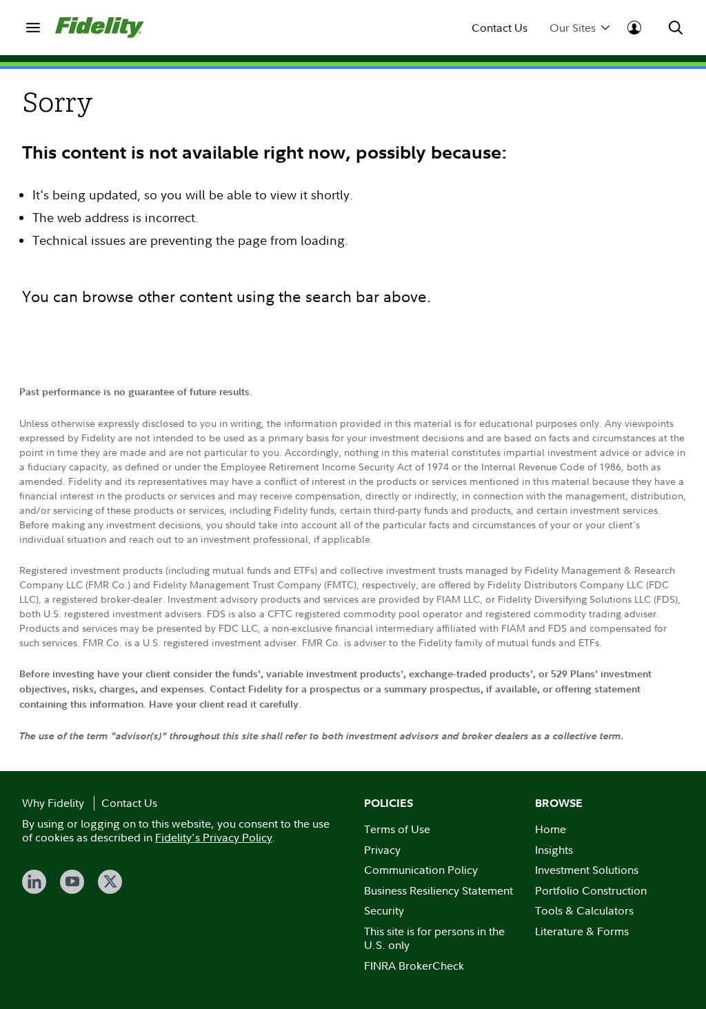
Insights (554, 849)
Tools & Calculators (584, 910)
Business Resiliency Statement (438, 890)
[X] (110, 882)
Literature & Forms (582, 931)
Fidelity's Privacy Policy (213, 837)
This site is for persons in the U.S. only (434, 938)
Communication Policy (421, 869)
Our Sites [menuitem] (572, 28)
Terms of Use (397, 829)
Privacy (382, 849)
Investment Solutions (586, 869)
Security (384, 910)
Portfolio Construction (591, 890)
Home (550, 829)
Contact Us (499, 28)
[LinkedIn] (34, 882)
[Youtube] (72, 882)
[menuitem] (33, 27)
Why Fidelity (53, 802)
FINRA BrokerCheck (414, 965)
